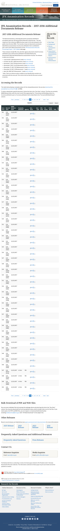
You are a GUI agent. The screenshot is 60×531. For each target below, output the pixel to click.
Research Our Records (6, 10)
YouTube (32, 519)
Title (55, 109)
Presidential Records (7, 498)
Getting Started (34, 490)
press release (26, 59)
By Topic (4, 490)
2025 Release (9, 426)
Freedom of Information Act (34, 524)
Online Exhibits (5, 506)
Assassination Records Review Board (52, 59)
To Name (46, 108)
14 (37, 99)
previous (17, 99)
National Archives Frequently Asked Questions (35, 493)
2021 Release (50, 426)
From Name (50, 108)
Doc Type (37, 108)
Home (3, 20)
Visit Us (42, 10)
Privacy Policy (24, 524)
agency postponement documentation (35, 422)
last (48, 99)
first (12, 99)
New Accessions (49, 492)
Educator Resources (30, 10)
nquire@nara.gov (12, 455)
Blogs (35, 519)
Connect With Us (30, 516)
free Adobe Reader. (19, 472)
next (44, 99)
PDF (31, 113)
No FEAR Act (44, 524)
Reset (56, 103)
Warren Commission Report (51, 47)
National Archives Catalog (8, 497)
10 (28, 99)
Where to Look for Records (35, 500)
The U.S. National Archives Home (15, 4)
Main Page (51, 42)
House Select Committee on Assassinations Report (52, 53)
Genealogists (19, 490)
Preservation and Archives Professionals (22, 494)
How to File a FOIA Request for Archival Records (35, 507)
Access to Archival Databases (6, 501)
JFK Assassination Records (24, 20)
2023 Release (21, 426)
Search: (29, 103)
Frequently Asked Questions (15, 440)
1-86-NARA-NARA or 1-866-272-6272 (30, 528)
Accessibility (17, 524)
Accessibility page (38, 473)
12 (32, 99)
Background (51, 44)
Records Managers (20, 497)
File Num (41, 108)
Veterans (18, 498)
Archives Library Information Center (6, 504)
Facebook (22, 519)
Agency (27, 109)
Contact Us (55, 2)
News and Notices (49, 490)
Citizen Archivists (37, 2)
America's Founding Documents (54, 10)
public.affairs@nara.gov (42, 455)
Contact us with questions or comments (10, 480)
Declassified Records (36, 498)
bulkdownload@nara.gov (12, 412)
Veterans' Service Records (18, 10)
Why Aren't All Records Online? (36, 503)
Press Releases (38, 440)
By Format (4, 492)
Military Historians (20, 492)
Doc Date (31, 108)
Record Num (8, 108)
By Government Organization (5, 494)
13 (34, 99)
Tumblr (30, 519)
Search (55, 5)
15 (39, 99)
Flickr (37, 519)
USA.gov (50, 524)
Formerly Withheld (20, 108)
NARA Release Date (13, 108)
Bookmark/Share (47, 2)
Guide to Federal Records (37, 496)
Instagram (27, 519)
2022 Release (35, 426)
